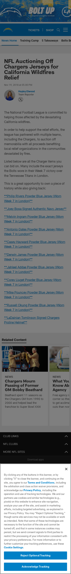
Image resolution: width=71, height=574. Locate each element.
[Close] (66, 469)
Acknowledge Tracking (36, 566)
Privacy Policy (32, 490)
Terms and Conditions (41, 482)
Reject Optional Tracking (35, 555)
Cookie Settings (13, 547)
